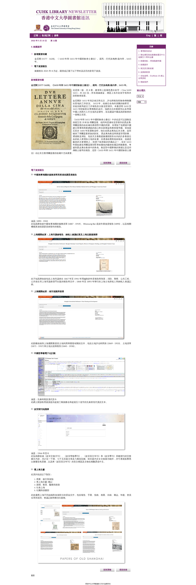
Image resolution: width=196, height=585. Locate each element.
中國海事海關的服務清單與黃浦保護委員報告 (55, 175)
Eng (148, 35)
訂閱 (36, 35)
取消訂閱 (46, 35)
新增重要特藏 (40, 54)
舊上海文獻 (39, 470)
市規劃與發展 (57, 291)
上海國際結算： (41, 291)
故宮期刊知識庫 (41, 409)
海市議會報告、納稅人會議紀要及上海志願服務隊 (66, 235)
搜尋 (56, 35)
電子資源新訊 (40, 66)
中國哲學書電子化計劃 (44, 353)
